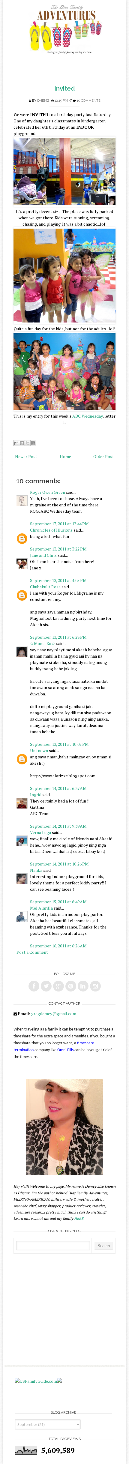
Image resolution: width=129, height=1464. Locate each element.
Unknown (39, 750)
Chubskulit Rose (45, 587)
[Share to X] (28, 443)
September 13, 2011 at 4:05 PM (58, 580)
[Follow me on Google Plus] (58, 986)
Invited (64, 88)
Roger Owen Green (47, 492)
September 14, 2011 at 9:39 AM (58, 826)
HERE (78, 1218)
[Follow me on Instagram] (95, 986)
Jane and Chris (43, 555)
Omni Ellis (65, 1050)
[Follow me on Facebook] (33, 986)
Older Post (103, 456)
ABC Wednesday (87, 416)
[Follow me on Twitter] (46, 986)
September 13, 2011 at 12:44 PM (59, 523)
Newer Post (26, 456)
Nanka (36, 870)
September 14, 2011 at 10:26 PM (59, 864)
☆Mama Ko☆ (42, 643)
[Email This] (16, 443)
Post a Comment (32, 952)
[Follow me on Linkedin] (83, 986)
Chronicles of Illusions (51, 530)
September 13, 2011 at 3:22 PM (58, 549)
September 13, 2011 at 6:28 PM (58, 637)
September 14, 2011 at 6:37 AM (58, 788)
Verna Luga (40, 832)
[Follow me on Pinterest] (70, 986)
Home (65, 456)
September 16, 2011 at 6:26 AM (58, 946)
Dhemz (43, 101)
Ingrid (35, 794)
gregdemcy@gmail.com (53, 1013)
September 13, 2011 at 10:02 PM (59, 744)
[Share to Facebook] (33, 443)
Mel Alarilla (41, 908)
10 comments (88, 101)
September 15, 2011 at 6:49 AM (58, 901)
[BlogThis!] (22, 443)
